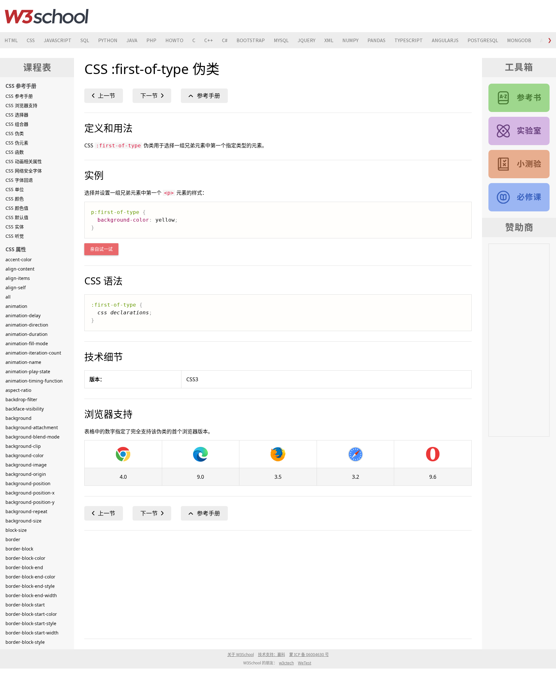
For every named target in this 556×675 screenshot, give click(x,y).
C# (224, 40)
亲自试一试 (101, 249)
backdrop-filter (21, 399)
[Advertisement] (277, 583)
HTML (11, 40)
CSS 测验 (519, 164)
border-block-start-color (31, 614)
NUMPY (350, 40)
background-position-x (29, 493)
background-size (23, 521)
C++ (208, 40)
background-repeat (26, 511)
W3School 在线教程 (46, 16)
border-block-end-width (31, 595)
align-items (17, 278)
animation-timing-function (34, 381)
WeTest (304, 663)
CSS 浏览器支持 (21, 105)
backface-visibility (24, 409)
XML (328, 40)
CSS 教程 (519, 197)
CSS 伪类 (14, 133)
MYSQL (281, 40)
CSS (31, 40)
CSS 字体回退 (19, 180)
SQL (84, 40)
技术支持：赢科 (271, 654)
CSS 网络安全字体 (23, 171)
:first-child (103, 95)
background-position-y (29, 502)
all (8, 297)
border (12, 539)
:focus (152, 95)
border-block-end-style (30, 586)
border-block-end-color (30, 577)
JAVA (131, 40)
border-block (19, 549)
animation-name (23, 362)
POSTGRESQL (483, 40)
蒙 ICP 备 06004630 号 (309, 654)
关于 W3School (240, 654)
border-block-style (25, 642)
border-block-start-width (32, 633)
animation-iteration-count (33, 353)
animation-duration (26, 334)
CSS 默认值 (16, 217)
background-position (28, 483)
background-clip (23, 446)
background (18, 418)
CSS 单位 (14, 189)
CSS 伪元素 (16, 143)
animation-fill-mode (26, 343)
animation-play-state (27, 371)
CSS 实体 (14, 227)
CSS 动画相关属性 (23, 161)
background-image (26, 465)
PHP (151, 40)
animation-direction (26, 325)
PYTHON (107, 40)
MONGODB (519, 40)
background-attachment (31, 427)
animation (16, 306)
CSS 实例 (519, 131)
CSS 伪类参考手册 (204, 95)
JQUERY (306, 40)
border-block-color (25, 558)
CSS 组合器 (16, 124)
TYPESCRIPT (408, 40)
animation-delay (23, 315)
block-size (16, 530)
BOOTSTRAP (250, 40)
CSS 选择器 (16, 115)
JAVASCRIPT (57, 40)
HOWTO (174, 40)
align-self (15, 287)
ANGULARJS (445, 40)
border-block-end (24, 567)
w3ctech (286, 663)
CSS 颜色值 (16, 208)
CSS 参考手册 (19, 96)
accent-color (18, 259)
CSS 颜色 (14, 199)
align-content (19, 269)
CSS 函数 (14, 152)
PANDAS (376, 40)
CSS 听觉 (14, 236)
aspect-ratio (18, 390)
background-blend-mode (32, 437)
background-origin (25, 474)
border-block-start (25, 605)
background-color (24, 455)
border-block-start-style (30, 623)
